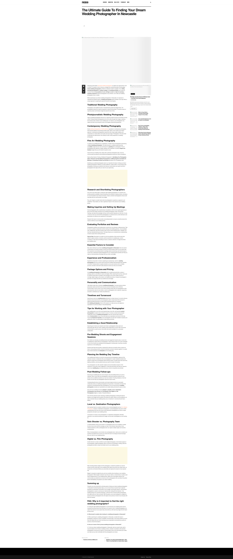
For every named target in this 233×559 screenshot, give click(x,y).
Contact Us (143, 557)
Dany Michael (133, 99)
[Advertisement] (118, 26)
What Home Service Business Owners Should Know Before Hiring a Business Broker (144, 134)
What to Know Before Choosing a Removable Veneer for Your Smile (143, 113)
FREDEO (85, 2)
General (133, 93)
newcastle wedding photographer (105, 85)
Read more (133, 108)
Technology (123, 2)
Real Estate (116, 2)
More (128, 2)
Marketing (110, 2)
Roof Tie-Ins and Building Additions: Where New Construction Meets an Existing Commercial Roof (143, 127)
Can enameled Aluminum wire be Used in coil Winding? (144, 119)
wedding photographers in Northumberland (99, 129)
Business (105, 2)
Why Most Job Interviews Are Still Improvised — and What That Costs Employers (140, 97)
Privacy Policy (148, 557)
